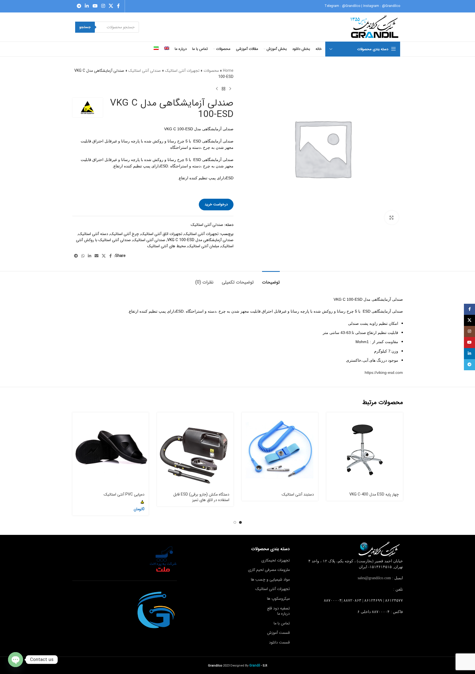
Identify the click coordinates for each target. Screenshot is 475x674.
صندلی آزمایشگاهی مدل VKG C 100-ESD (200, 240)
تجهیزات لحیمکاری (275, 560)
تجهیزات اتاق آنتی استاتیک (161, 234)
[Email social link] (96, 256)
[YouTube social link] (95, 6)
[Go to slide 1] (240, 522)
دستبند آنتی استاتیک (298, 494)
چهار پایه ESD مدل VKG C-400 (374, 494)
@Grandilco (351, 6)
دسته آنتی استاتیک (93, 234)
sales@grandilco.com (374, 578)
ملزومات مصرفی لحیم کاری (269, 570)
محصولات (211, 71)
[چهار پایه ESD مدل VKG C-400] (364, 450)
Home (228, 71)
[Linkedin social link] (87, 6)
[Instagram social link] (103, 6)
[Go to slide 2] (234, 522)
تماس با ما (282, 623)
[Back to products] (223, 89)
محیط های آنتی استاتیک (166, 246)
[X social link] (111, 6)
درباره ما (283, 614)
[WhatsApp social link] (83, 256)
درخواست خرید (216, 204)
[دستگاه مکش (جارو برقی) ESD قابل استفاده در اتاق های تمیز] (195, 450)
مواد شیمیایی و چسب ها (270, 579)
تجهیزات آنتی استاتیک (182, 71)
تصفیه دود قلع (278, 608)
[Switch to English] (166, 49)
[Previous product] (230, 89)
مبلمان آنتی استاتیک (203, 246)
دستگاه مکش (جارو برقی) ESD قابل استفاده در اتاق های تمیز (201, 497)
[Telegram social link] (79, 6)
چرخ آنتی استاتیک (124, 234)
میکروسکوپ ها (278, 599)
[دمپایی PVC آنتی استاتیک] (110, 450)
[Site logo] (375, 27)
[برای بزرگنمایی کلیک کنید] (391, 217)
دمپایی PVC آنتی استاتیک (124, 494)
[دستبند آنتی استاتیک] (280, 450)
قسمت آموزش (278, 633)
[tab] (271, 279)
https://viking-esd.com (384, 372)
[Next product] (217, 89)
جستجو (85, 27)
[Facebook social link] (118, 6)
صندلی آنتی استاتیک (144, 71)
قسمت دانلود (279, 642)
